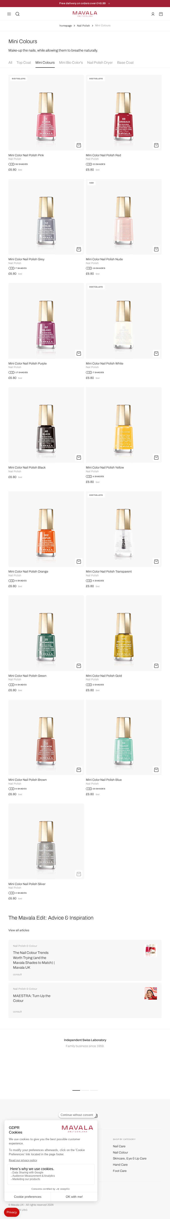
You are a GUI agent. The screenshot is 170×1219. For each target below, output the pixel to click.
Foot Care (120, 1171)
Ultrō (24, 1209)
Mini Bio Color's (71, 62)
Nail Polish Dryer (100, 62)
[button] (76, 1090)
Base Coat (125, 62)
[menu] (9, 14)
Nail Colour (120, 1152)
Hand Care (120, 1164)
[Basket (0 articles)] (161, 14)
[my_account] (153, 14)
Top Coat (24, 62)
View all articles (18, 930)
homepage (66, 25)
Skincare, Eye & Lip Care (130, 1158)
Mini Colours (45, 62)
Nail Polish (83, 25)
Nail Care (119, 1146)
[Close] (109, 3)
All (10, 62)
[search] (17, 14)
